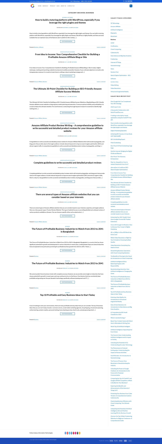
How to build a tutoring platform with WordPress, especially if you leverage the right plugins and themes (121, 125)
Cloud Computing (116, 49)
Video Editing (114, 85)
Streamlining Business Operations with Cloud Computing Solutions (120, 252)
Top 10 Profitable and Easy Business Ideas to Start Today (67, 295)
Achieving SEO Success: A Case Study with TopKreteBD (121, 135)
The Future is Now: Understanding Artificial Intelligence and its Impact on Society (121, 337)
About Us (63, 6)
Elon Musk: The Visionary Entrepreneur (118, 158)
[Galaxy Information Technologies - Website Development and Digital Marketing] (32, 6)
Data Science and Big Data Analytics (121, 55)
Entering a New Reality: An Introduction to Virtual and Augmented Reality (118, 299)
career (112, 43)
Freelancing (114, 59)
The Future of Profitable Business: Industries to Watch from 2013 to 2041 (67, 263)
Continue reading (67, 41)
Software (70, 17)
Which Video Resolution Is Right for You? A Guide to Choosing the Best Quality (121, 240)
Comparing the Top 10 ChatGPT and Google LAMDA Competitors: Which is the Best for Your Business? (121, 380)
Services (45, 6)
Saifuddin (75, 27)
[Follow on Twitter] (126, 1)
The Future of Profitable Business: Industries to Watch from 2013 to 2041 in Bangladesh (120, 279)
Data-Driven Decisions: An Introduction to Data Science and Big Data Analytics (121, 307)
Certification (114, 46)
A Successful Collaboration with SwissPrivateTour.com (120, 111)
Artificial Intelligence (117, 30)
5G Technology (115, 23)
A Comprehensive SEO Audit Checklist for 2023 (119, 313)
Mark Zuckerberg (116, 142)
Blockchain (114, 36)
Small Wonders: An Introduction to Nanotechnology (121, 357)
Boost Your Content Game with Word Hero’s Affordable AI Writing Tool (121, 322)
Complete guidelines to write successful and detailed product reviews (67, 162)
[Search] (131, 6)
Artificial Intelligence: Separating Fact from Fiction (121, 331)
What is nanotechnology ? (118, 318)
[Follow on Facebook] (123, 1)
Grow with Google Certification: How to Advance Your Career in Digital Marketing (121, 227)
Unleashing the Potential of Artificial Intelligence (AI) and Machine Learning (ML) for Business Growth (121, 411)
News (112, 69)
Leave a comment (101, 47)
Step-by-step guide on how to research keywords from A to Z (119, 163)
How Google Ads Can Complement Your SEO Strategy (121, 102)
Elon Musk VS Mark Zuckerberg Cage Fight (121, 147)
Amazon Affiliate (65, 51)
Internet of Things (116, 62)
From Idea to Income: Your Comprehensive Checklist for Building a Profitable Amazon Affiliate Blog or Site (121, 176)
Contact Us (70, 6)
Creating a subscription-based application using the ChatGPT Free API (121, 118)
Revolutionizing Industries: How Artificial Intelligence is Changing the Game (121, 271)
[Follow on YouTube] (131, 1)
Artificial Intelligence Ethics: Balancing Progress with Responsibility (119, 264)
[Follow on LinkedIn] (130, 1)
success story (114, 82)
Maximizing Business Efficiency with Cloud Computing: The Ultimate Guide (121, 403)
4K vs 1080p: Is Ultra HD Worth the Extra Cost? (121, 233)
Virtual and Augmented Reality (120, 91)
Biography (114, 33)
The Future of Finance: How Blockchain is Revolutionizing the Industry (120, 363)
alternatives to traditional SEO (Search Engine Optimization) (119, 168)
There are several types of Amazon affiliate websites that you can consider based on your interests (120, 212)
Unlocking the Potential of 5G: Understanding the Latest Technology (121, 344)
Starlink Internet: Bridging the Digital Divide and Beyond (121, 152)
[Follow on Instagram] (125, 1)
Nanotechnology (115, 65)
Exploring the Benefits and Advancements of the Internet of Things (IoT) (120, 388)
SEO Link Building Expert (118, 139)
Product (53, 6)
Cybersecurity (115, 52)
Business (64, 17)
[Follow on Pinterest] (128, 1)
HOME (39, 6)
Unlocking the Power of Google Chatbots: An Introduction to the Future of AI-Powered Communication (120, 372)
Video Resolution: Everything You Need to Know (120, 246)
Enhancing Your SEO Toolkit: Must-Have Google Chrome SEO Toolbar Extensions (121, 219)
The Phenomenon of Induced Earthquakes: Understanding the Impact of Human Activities (120, 350)
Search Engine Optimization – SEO (121, 75)
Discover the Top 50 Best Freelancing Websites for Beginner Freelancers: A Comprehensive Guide (121, 418)
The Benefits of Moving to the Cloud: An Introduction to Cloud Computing (121, 257)
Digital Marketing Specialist (119, 130)
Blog (58, 6)
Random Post (114, 72)
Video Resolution (116, 88)
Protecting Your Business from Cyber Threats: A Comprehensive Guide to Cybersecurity (121, 396)
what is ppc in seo (116, 107)
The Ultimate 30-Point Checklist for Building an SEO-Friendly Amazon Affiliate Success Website (121, 185)
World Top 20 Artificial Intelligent (120, 326)
